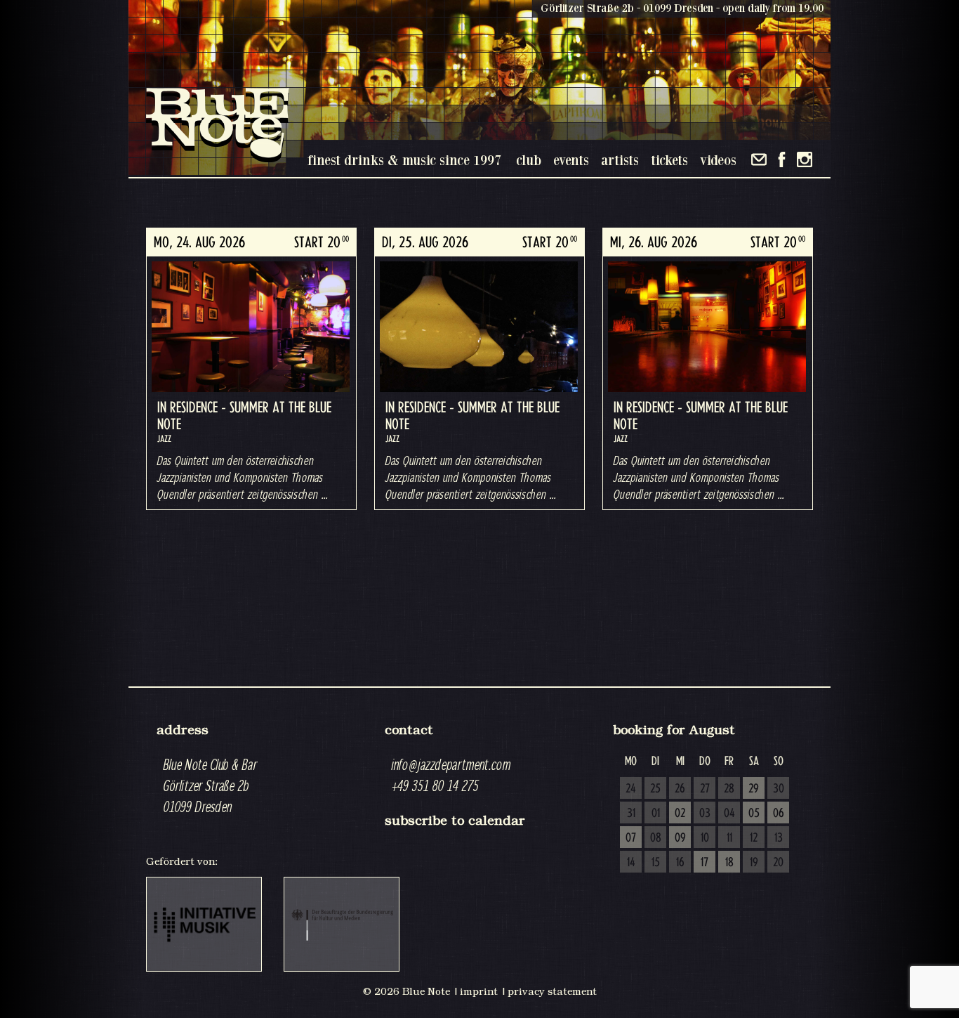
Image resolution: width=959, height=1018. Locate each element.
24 (631, 789)
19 (754, 862)
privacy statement (552, 991)
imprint (479, 991)
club (528, 160)
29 (753, 789)
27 (705, 789)
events (571, 160)
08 (655, 838)
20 (778, 862)
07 (631, 838)
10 (705, 838)
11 (729, 838)
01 (656, 813)
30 (778, 789)
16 (680, 862)
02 (680, 813)
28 (729, 789)
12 (754, 838)
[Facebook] (782, 159)
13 (778, 838)
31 (631, 813)
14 (631, 862)
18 (729, 862)
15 (656, 862)
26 (680, 789)
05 (754, 813)
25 (655, 789)
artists (620, 160)
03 (704, 813)
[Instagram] (804, 159)
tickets (669, 160)
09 (680, 838)
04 (729, 813)
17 (704, 862)
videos (718, 160)
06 (778, 813)
